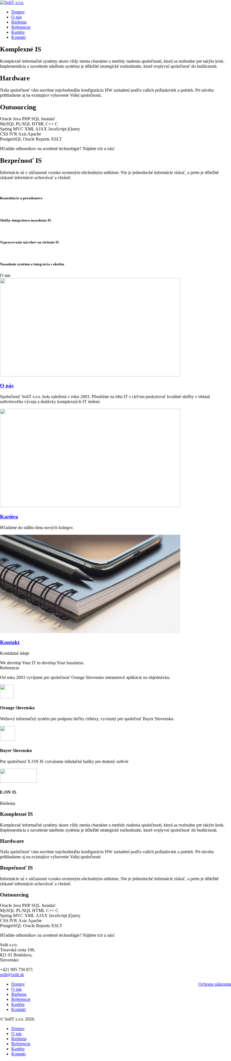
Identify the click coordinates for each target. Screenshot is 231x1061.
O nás (7, 386)
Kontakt (9, 642)
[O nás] (90, 375)
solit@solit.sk (12, 974)
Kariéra (9, 517)
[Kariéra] (90, 505)
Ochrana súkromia (214, 984)
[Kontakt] (90, 631)
